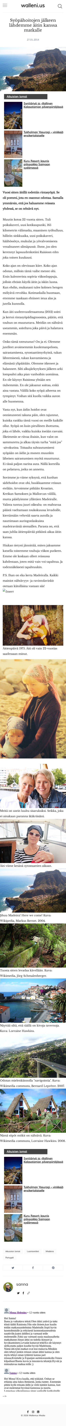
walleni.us (33, 5)
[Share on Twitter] (13, 1268)
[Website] (28, 1293)
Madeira (50, 1251)
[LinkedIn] (38, 1411)
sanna (22, 1284)
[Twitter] (18, 1293)
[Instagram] (33, 1411)
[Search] (60, 6)
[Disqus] (33, 1349)
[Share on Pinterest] (53, 1268)
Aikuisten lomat (17, 96)
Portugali (9, 1257)
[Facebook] (23, 1293)
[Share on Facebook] (33, 1268)
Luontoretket (33, 1251)
